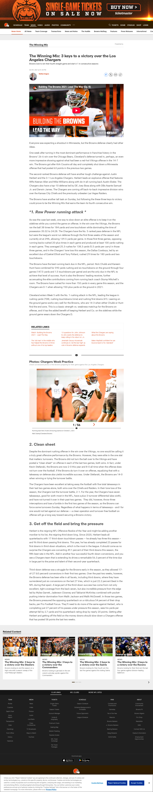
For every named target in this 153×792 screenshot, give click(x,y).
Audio (31, 715)
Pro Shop (139, 717)
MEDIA (31, 699)
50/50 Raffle (112, 737)
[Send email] (115, 76)
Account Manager (54, 713)
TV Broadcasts (31, 729)
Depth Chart (10, 711)
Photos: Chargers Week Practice (51, 361)
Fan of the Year (112, 713)
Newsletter (139, 721)
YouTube (31, 737)
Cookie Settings (97, 783)
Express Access (54, 735)
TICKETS (54, 699)
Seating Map (54, 727)
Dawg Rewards (112, 733)
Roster (10, 703)
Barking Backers (112, 729)
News (31, 703)
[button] (73, 682)
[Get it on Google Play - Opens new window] (84, 761)
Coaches (10, 707)
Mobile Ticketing (54, 731)
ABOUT (139, 699)
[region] (76, 783)
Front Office (10, 733)
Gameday (112, 709)
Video (31, 707)
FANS (112, 699)
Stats (10, 725)
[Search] (110, 24)
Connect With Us (139, 729)
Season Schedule (82, 703)
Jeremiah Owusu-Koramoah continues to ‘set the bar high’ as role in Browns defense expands (73, 342)
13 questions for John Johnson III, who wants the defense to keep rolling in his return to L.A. (73, 334)
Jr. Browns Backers (112, 725)
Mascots (112, 717)
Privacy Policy (51, 789)
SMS (139, 725)
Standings (10, 729)
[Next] (94, 424)
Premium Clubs (54, 723)
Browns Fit (139, 709)
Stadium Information (139, 733)
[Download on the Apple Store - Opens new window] (68, 760)
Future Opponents (82, 713)
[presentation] (149, 682)
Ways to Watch (31, 733)
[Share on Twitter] (111, 76)
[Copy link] (120, 75)
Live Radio (31, 719)
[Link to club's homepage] (7, 25)
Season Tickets (54, 709)
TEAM (10, 699)
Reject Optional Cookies (117, 783)
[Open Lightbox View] (76, 403)
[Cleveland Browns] (76, 771)
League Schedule (82, 717)
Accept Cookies (137, 783)
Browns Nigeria (139, 713)
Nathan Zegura (44, 74)
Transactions (10, 721)
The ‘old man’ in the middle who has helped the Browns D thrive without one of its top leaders (43, 342)
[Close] (149, 783)
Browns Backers (112, 721)
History (10, 737)
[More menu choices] (74, 25)
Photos (31, 711)
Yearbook (10, 741)
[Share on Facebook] (106, 76)
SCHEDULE (82, 699)
